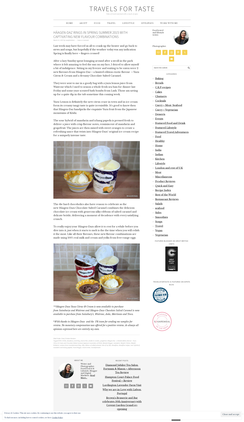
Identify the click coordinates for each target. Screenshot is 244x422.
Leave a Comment (83, 40)
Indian (159, 154)
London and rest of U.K (169, 168)
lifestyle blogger (108, 343)
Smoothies (161, 217)
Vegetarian (161, 235)
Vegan (158, 230)
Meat (158, 172)
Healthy (160, 141)
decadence (70, 341)
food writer (84, 341)
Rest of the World (165, 194)
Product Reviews (70, 338)
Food (62, 338)
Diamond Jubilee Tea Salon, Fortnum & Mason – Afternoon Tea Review (122, 369)
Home (159, 145)
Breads (159, 83)
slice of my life (106, 345)
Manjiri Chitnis (125, 343)
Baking (159, 78)
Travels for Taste (122, 8)
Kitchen (160, 159)
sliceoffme (115, 345)
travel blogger (77, 347)
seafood (159, 208)
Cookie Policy (57, 418)
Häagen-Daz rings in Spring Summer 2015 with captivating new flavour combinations (90, 34)
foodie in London (94, 341)
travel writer (86, 347)
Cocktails (160, 100)
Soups (158, 221)
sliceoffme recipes (124, 345)
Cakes (158, 92)
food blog (77, 341)
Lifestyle (160, 163)
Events (159, 118)
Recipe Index (163, 190)
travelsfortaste (95, 347)
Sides (158, 212)
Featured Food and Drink (170, 123)
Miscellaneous (163, 176)
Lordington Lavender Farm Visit (122, 385)
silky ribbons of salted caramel (91, 345)
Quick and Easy (164, 185)
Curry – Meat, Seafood (168, 105)
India (158, 150)
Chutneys (161, 96)
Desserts (160, 114)
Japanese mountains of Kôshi (92, 343)
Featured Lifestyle (166, 127)
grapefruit (103, 341)
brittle (64, 341)
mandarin (116, 343)
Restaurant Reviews (167, 199)
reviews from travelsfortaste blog (70, 345)
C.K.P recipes (163, 87)
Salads (159, 203)
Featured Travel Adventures (172, 132)
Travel (159, 226)
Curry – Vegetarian (166, 109)
